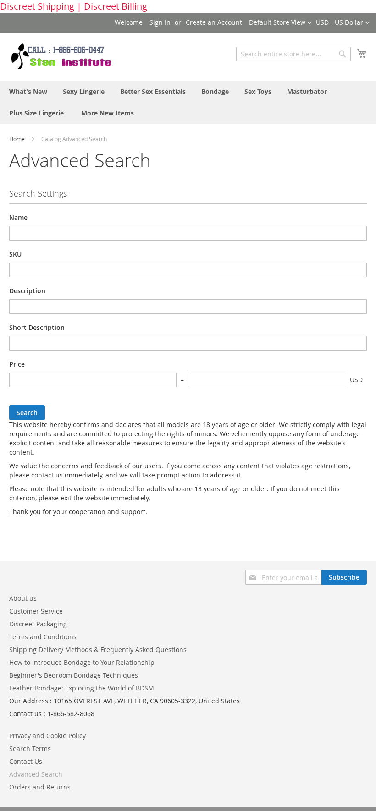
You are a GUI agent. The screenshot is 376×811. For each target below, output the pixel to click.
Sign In (160, 22)
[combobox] (293, 54)
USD (356, 379)
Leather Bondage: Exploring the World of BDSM (81, 688)
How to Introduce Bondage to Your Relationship (82, 662)
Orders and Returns (40, 787)
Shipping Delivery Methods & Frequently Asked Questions (98, 649)
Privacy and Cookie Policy (47, 735)
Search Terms (30, 748)
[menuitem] (28, 91)
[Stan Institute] (66, 56)
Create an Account (214, 22)
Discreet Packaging (38, 623)
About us (23, 598)
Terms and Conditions (43, 636)
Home (17, 138)
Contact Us (25, 761)
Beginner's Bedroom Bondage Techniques (73, 675)
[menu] (188, 102)
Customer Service (36, 611)
